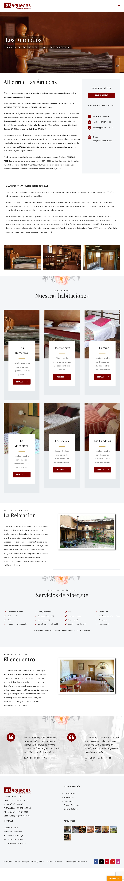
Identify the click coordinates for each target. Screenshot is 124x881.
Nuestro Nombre (11, 828)
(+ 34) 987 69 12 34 (23, 808)
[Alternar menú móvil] (119, 6)
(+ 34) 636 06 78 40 (22, 816)
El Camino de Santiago (13, 836)
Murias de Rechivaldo (13, 832)
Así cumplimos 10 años (13, 839)
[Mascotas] (75, 830)
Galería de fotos (71, 809)
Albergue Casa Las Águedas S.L (33, 861)
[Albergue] (101, 246)
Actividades (69, 797)
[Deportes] (98, 830)
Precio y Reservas (71, 805)
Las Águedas (70, 793)
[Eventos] (105, 830)
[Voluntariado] (67, 837)
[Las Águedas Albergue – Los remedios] (22, 246)
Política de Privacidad (54, 861)
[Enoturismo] (82, 830)
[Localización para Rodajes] (67, 830)
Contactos (68, 801)
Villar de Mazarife (17, 125)
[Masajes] (90, 830)
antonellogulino (81, 861)
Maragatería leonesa (28, 147)
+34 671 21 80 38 (104, 122)
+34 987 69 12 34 (102, 116)
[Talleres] (113, 830)
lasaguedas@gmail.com (102, 141)
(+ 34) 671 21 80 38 (20, 812)
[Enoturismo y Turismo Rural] (87, 516)
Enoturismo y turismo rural (15, 843)
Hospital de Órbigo (29, 129)
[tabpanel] (62, 210)
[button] (5, 258)
